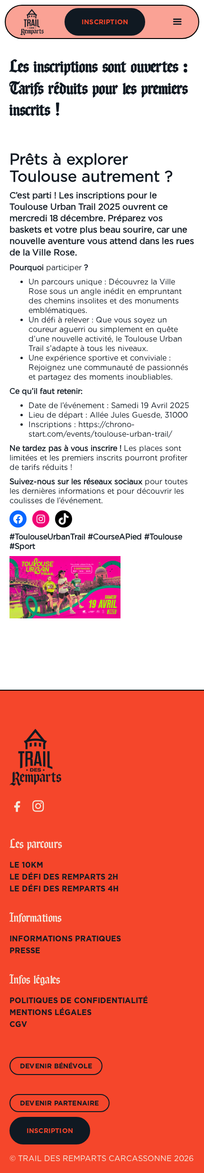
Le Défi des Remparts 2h (63, 877)
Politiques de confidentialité (78, 1001)
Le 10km (26, 865)
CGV (18, 1024)
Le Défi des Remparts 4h (64, 889)
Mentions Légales (50, 1012)
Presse (24, 951)
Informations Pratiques (65, 939)
